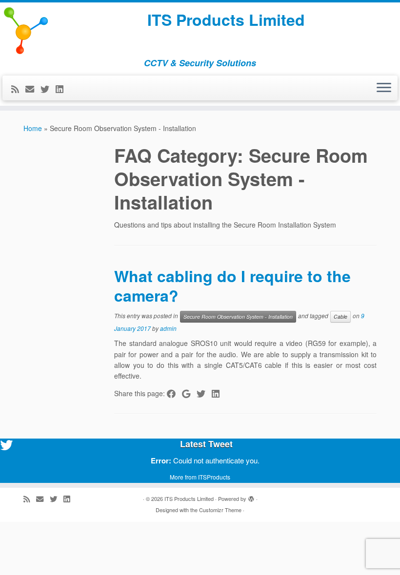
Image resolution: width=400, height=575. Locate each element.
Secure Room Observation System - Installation (238, 316)
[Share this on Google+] (189, 393)
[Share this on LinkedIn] (219, 393)
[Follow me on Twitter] (48, 88)
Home (32, 128)
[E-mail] (32, 88)
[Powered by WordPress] (251, 496)
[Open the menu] (384, 88)
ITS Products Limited (226, 19)
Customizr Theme (220, 510)
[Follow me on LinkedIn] (63, 88)
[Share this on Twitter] (204, 393)
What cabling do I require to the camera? (232, 286)
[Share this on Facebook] (174, 393)
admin (168, 328)
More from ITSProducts (200, 477)
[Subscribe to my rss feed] (18, 88)
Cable (340, 316)
